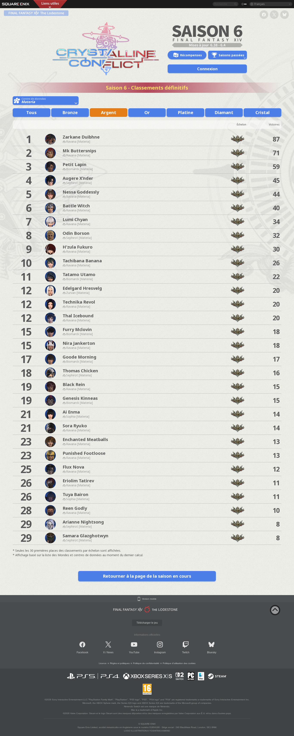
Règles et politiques (120, 663)
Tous (31, 112)
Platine (185, 112)
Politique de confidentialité (146, 663)
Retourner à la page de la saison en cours (147, 576)
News (110, 652)
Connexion (207, 68)
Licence (103, 663)
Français (259, 4)
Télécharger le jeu (147, 622)
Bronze (70, 112)
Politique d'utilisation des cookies (179, 663)
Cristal (262, 112)
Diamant (224, 112)
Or (147, 112)
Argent (108, 112)
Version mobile (149, 599)
